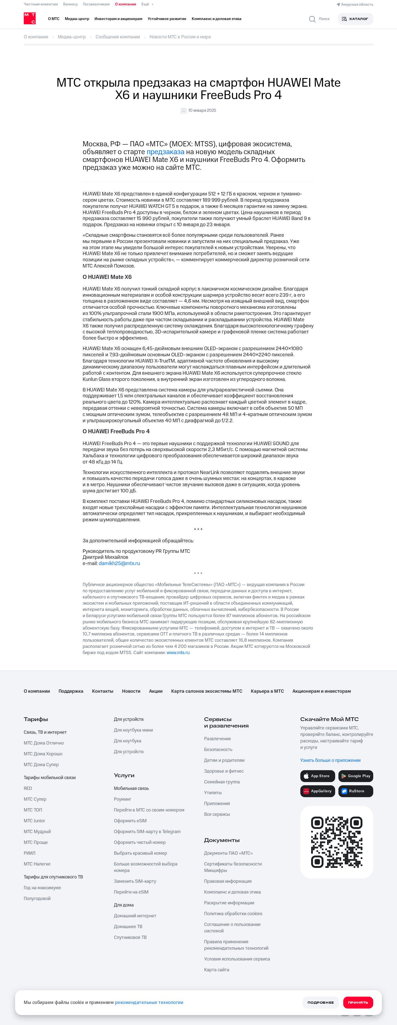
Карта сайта (216, 970)
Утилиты (213, 793)
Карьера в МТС (267, 691)
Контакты (102, 691)
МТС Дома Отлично (44, 743)
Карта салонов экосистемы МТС (206, 691)
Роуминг (122, 799)
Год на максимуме (42, 888)
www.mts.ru (178, 652)
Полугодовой (37, 898)
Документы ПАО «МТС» (228, 853)
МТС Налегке (37, 864)
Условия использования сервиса (237, 959)
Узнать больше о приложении (330, 760)
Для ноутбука (127, 741)
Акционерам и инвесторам (321, 691)
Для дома (124, 905)
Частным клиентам (41, 4)
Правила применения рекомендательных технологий (236, 945)
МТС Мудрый (37, 831)
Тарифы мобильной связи (50, 777)
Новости (131, 691)
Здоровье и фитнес (224, 771)
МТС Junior (34, 821)
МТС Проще (36, 842)
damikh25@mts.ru (119, 563)
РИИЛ (29, 853)
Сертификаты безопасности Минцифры (233, 867)
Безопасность (218, 749)
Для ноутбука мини (133, 730)
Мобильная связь (131, 788)
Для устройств (129, 719)
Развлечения (217, 739)
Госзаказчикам (96, 4)
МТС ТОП (33, 810)
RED (28, 788)
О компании (125, 4)
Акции (156, 691)
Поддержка (71, 691)
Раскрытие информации (229, 903)
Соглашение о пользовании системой (232, 927)
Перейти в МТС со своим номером (149, 810)
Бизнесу (70, 4)
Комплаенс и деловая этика (232, 892)
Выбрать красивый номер (140, 853)
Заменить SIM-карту (135, 881)
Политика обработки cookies (233, 914)
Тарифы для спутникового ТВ (53, 877)
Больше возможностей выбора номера (145, 867)
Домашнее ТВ (128, 926)
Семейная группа (222, 782)
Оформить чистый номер (140, 842)
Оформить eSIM (130, 821)
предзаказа (165, 152)
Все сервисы (217, 814)
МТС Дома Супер (41, 765)
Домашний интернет (135, 916)
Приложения (217, 803)
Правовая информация (227, 881)
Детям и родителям (224, 760)
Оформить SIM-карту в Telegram (147, 831)
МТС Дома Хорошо (43, 754)
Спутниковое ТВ (130, 937)
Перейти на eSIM (131, 892)
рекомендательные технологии (149, 1002)
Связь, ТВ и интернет (45, 732)
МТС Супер (35, 799)
